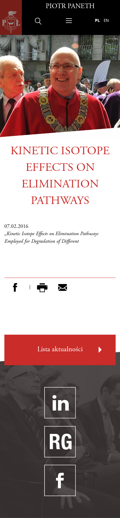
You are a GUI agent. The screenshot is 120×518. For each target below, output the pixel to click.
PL (97, 20)
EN (106, 20)
